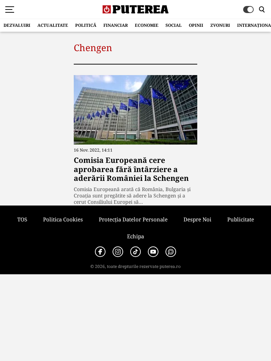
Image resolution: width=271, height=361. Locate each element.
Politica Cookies (63, 219)
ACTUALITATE (52, 25)
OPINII (196, 25)
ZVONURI (220, 25)
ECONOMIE (146, 25)
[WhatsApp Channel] (170, 251)
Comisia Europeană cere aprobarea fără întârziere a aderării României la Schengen (131, 169)
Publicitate (240, 219)
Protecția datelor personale (133, 219)
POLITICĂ (85, 25)
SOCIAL (173, 25)
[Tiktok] (135, 251)
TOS (22, 219)
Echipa (135, 236)
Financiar (115, 25)
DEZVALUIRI (17, 25)
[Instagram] (118, 251)
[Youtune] (153, 251)
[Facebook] (100, 251)
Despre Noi (197, 219)
